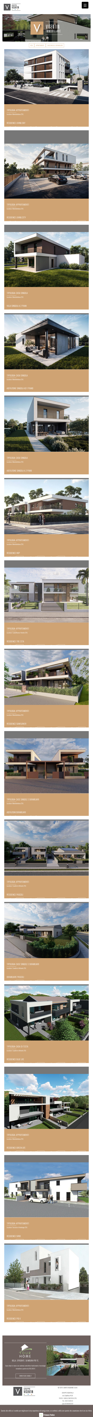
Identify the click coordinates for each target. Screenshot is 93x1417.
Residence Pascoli (15, 894)
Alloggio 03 (53, 127)
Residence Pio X (14, 1318)
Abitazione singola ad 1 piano (20, 388)
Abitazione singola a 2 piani (19, 470)
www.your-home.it (25, 1376)
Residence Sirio (14, 1236)
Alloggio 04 (74, 127)
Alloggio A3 (54, 898)
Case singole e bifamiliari (55, 45)
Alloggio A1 (12, 898)
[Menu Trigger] (85, 5)
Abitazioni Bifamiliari (16, 812)
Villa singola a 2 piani (17, 305)
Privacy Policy (49, 1414)
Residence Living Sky (16, 122)
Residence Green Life (16, 1147)
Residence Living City (16, 217)
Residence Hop (13, 553)
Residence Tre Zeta (15, 641)
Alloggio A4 (74, 898)
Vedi (31, 45)
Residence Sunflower (16, 723)
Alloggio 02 (33, 127)
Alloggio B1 (12, 981)
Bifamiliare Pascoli (15, 976)
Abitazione (12, 310)
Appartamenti (40, 45)
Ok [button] (41, 1415)
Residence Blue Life (15, 1059)
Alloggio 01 (12, 127)
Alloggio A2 (33, 898)
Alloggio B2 (33, 981)
